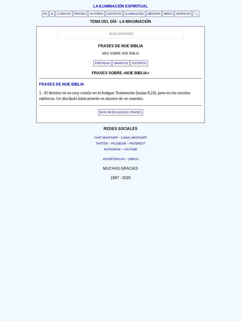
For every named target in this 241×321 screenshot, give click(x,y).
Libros (133, 159)
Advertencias (114, 159)
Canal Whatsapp (134, 137)
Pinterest (137, 143)
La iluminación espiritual (120, 6)
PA (45, 14)
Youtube (130, 149)
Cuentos (64, 14)
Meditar (154, 14)
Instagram (112, 149)
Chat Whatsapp (106, 137)
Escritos (114, 14)
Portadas (102, 63)
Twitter (102, 143)
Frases (80, 14)
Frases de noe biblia (61, 84)
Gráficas (183, 14)
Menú (168, 14)
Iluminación (134, 14)
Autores (96, 14)
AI (52, 14)
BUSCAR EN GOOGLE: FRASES (121, 112)
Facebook (118, 143)
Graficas (121, 63)
